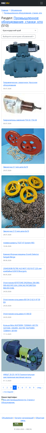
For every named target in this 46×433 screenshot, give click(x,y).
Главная (4, 10)
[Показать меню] (41, 3)
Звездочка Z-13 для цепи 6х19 (16, 231)
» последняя (8, 392)
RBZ (5, 3)
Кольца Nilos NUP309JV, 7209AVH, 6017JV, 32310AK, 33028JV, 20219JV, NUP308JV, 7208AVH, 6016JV (20, 328)
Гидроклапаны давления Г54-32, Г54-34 (20, 120)
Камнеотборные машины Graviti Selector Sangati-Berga (21, 255)
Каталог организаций (24, 418)
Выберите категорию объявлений (18, 36)
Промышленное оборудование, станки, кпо (23, 13)
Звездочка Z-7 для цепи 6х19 (15, 167)
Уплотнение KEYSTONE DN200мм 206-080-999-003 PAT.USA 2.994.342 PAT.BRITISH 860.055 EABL (21, 285)
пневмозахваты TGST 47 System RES (18, 243)
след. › (39, 387)
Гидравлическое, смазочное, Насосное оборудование (20, 83)
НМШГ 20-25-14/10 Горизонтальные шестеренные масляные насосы (18, 375)
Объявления (16, 10)
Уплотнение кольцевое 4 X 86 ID (17, 314)
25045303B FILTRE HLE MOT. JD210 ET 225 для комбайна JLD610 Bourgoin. (22, 269)
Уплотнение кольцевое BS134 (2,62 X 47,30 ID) (21, 300)
